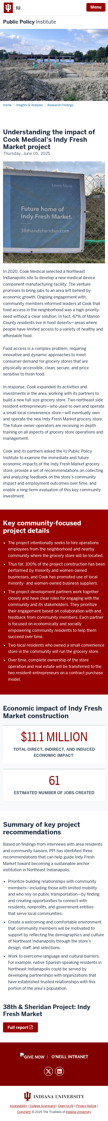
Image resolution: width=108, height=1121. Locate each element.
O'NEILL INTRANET (69, 1057)
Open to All (66, 1106)
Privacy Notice (86, 1106)
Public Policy (29, 22)
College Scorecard (43, 1106)
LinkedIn (59, 1071)
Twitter (48, 1071)
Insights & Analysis (29, 105)
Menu (95, 7)
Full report (18, 1027)
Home (7, 105)
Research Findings (60, 105)
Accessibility (18, 1106)
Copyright (24, 1112)
